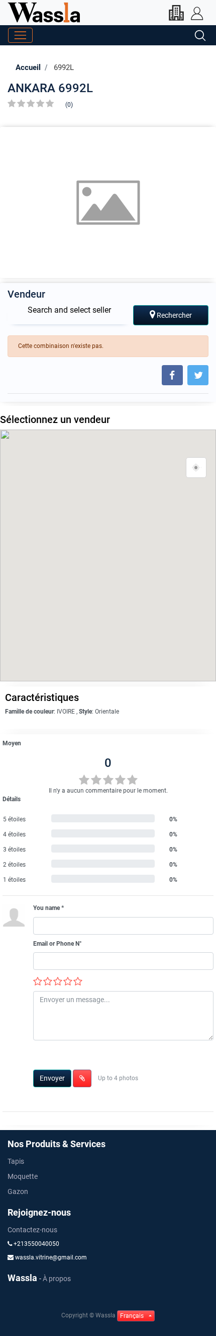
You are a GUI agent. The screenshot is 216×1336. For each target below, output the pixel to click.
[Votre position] (196, 468)
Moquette (23, 1176)
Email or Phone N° (57, 943)
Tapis (16, 1161)
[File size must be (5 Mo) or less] (82, 1078)
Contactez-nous (32, 1230)
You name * (48, 907)
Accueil (28, 67)
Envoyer (52, 1078)
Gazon (18, 1191)
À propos (57, 1279)
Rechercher (173, 315)
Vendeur (26, 294)
